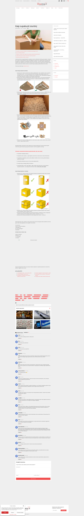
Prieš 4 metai (26, 455)
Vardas (17, 475)
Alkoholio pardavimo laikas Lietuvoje (22, 57)
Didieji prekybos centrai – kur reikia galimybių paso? (23, 317)
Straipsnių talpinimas (26, 0)
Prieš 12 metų (24, 353)
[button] (23, 505)
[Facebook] (64, 1)
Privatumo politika (11, 514)
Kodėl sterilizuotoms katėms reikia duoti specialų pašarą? (26, 55)
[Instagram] (63, 1)
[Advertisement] (42, 16)
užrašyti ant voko (26, 66)
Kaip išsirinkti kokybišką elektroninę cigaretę (40, 317)
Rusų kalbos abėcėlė (21, 327)
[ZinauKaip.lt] (42, 5)
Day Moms (56, 63)
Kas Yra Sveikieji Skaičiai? (20, 52)
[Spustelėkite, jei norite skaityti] (24, 315)
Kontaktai (15, 514)
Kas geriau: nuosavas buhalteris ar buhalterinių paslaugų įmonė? (27, 51)
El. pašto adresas (37, 475)
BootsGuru (56, 75)
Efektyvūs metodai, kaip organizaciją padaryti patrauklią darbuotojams (28, 54)
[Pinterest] (61, 1)
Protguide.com (57, 66)
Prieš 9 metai (24, 412)
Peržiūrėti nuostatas (20, 512)
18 (21, 28)
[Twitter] (59, 1)
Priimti (5, 512)
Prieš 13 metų (22, 335)
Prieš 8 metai (21, 419)
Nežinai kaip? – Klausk (18, 0)
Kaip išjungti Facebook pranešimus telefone (42, 327)
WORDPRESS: (26, 332)
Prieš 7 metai (24, 435)
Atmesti (12, 512)
